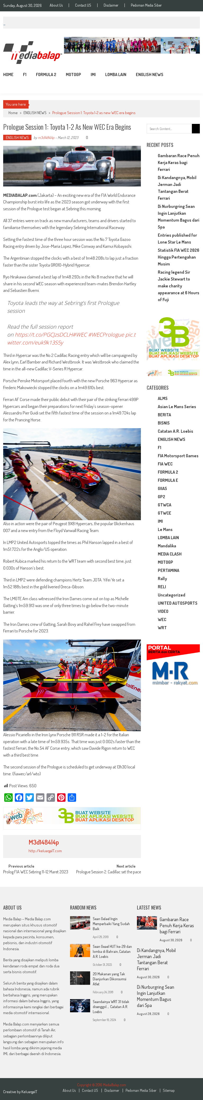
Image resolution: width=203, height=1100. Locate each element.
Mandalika (167, 545)
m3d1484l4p (46, 137)
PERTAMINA (168, 570)
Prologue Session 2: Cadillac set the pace (108, 872)
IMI (93, 74)
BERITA (164, 414)
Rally (162, 578)
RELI (162, 586)
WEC (162, 619)
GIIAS (162, 488)
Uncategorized (171, 595)
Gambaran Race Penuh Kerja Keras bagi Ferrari (179, 162)
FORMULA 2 (46, 74)
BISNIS (164, 423)
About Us (56, 5)
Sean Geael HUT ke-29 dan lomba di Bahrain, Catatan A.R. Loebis (112, 951)
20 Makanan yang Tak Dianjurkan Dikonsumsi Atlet (109, 979)
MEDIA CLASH (170, 554)
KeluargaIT (29, 1091)
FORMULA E (168, 480)
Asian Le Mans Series (177, 406)
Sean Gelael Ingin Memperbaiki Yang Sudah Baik (111, 923)
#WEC (79, 334)
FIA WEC (165, 464)
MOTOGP (73, 74)
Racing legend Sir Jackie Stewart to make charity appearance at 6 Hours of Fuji (178, 285)
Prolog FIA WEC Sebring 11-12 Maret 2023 (35, 872)
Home (8, 74)
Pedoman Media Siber (146, 5)
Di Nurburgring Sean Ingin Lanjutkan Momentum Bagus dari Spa (155, 996)
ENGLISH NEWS (149, 74)
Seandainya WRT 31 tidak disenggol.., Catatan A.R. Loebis (111, 1006)
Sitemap (169, 1090)
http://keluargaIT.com (45, 850)
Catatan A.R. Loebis (175, 431)
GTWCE (164, 513)
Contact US (83, 5)
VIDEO (163, 611)
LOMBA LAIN (115, 74)
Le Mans (165, 529)
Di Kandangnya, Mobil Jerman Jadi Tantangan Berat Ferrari (156, 959)
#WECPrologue (106, 334)
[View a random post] (191, 74)
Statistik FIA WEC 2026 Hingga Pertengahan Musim (178, 257)
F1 (24, 74)
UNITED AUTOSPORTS (177, 603)
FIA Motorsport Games (178, 455)
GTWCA (164, 504)
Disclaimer (111, 5)
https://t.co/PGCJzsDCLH (43, 334)
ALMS (163, 398)
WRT (162, 627)
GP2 (161, 496)
